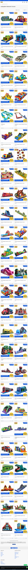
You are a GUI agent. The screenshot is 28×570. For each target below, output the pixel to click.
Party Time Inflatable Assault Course (20, 398)
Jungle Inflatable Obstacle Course (6, 515)
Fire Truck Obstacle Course (5, 202)
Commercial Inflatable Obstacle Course (7, 46)
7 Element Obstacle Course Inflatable (20, 241)
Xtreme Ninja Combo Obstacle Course (7, 85)
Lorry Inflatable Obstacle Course (6, 457)
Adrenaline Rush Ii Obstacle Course (20, 85)
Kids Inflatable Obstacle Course (6, 280)
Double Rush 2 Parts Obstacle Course (6, 496)
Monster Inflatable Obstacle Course (20, 104)
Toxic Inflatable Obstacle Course (20, 144)
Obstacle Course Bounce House (6, 144)
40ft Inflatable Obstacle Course (19, 183)
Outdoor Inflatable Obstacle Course (20, 457)
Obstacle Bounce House (18, 299)
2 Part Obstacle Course (4, 339)
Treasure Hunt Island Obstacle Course (20, 202)
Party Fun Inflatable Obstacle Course (20, 339)
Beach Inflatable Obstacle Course (6, 104)
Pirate (2, 377)
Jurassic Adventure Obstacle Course (20, 280)
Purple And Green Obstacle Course (6, 417)
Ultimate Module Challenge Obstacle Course (6, 300)
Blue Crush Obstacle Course (19, 496)
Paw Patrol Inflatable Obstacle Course (20, 46)
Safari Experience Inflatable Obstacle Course (6, 359)
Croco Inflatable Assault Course (19, 476)
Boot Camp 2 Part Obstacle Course (6, 398)
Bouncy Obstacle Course (5, 476)
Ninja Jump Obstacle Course (19, 27)
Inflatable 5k (3, 124)
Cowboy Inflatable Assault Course (20, 515)
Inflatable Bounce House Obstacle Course (20, 437)
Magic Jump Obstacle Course (5, 437)
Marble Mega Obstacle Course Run (20, 358)
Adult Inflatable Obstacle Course (6, 27)
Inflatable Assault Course (18, 417)
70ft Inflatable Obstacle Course (6, 241)
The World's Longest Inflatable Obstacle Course (21, 124)
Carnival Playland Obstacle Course (6, 183)
